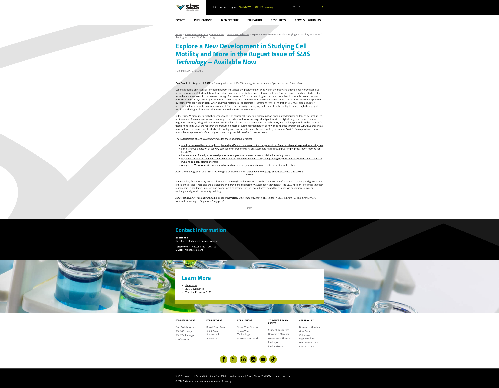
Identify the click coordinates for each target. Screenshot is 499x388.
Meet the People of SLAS (198, 292)
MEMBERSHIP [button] (230, 20)
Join (215, 7)
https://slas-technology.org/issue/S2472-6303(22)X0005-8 (272, 171)
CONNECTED (245, 7)
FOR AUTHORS (244, 320)
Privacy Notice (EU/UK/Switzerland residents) (268, 376)
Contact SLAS (306, 346)
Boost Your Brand (216, 327)
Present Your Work (247, 338)
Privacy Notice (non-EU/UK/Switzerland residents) (220, 376)
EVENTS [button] (180, 20)
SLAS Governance (194, 288)
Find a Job (273, 342)
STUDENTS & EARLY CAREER (278, 322)
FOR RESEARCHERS (185, 320)
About (223, 7)
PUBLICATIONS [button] (203, 20)
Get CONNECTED (308, 342)
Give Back (304, 331)
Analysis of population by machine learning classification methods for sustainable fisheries (239, 165)
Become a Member (278, 334)
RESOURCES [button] (278, 20)
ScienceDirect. (297, 83)
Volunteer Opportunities (307, 337)
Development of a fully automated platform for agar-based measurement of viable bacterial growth (235, 155)
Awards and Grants (279, 338)
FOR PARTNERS (214, 320)
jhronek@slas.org (193, 249)
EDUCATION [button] (254, 20)
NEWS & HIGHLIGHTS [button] (308, 20)
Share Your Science (248, 327)
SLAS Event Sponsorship (213, 333)
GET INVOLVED (306, 320)
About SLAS (191, 285)
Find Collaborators (185, 327)
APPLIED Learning (264, 7)
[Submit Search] (322, 6)
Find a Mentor (276, 346)
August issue (187, 138)
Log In (232, 7)
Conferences (182, 339)
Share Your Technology (243, 333)
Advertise (211, 338)
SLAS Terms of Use (184, 376)
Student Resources (278, 329)
